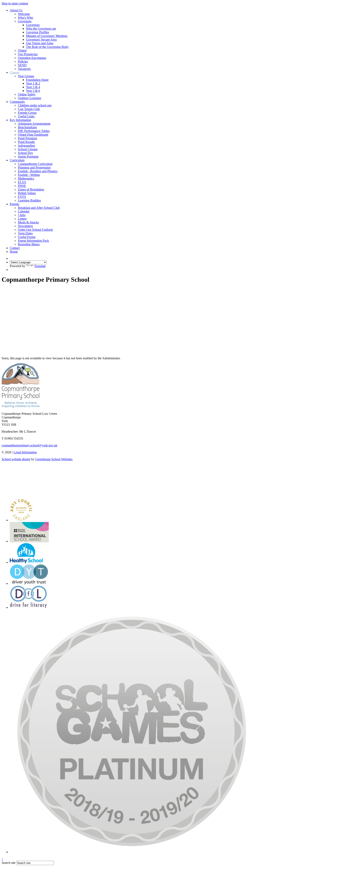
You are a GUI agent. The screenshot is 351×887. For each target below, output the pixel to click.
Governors (24, 21)
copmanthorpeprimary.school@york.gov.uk (29, 445)
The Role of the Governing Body (47, 47)
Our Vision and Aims (39, 43)
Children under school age (35, 105)
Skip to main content (15, 3)
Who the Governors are (41, 28)
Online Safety (27, 94)
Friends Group (27, 112)
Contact (15, 248)
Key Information (20, 120)
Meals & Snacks (28, 222)
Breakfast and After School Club (39, 207)
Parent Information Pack (33, 240)
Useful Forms (26, 237)
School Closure (28, 149)
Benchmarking (27, 127)
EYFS (22, 196)
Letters (22, 218)
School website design (16, 459)
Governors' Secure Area (41, 39)
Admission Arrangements (34, 123)
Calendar (23, 211)
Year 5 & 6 (33, 90)
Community (17, 101)
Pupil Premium (27, 138)
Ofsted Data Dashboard (33, 134)
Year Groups (26, 76)
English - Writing (29, 175)
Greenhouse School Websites (54, 459)
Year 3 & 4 (33, 87)
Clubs (21, 215)
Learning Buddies (29, 200)
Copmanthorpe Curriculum (35, 164)
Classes (14, 72)
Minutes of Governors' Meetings (46, 36)
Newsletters (25, 226)
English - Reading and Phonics (37, 171)
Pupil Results (26, 142)
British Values (27, 193)
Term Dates (25, 233)
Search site (8, 862)
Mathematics (26, 178)
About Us (16, 10)
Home (14, 251)
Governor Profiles (37, 32)
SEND (22, 65)
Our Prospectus (28, 54)
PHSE (22, 185)
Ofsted (22, 50)
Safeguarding (26, 145)
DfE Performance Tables (34, 131)
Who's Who (25, 17)
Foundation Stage (37, 79)
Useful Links (26, 116)
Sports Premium (28, 156)
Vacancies (24, 68)
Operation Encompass (32, 58)
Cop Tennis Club (29, 109)
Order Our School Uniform (35, 229)
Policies (23, 61)
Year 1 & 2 (33, 83)
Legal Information (25, 452)
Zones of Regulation (31, 189)
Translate (40, 266)
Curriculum (17, 160)
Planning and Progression (34, 167)
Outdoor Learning (29, 98)
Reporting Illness (29, 244)
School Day (25, 153)
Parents (14, 204)
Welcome (24, 14)
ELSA (22, 182)
